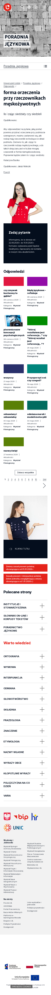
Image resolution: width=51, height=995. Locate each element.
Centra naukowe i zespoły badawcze (35, 860)
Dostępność (9, 927)
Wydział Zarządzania (36, 851)
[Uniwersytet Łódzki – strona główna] (7, 7)
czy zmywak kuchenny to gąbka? (11, 293)
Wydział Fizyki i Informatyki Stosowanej (13, 870)
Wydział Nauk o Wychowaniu (10, 886)
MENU (44, 7)
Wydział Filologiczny (12, 860)
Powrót (7, 172)
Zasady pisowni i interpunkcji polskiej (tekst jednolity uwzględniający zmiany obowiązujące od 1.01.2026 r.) (24, 578)
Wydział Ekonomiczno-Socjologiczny (13, 856)
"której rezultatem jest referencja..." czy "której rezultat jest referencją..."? (37, 336)
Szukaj (22, 7)
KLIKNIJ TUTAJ (22, 549)
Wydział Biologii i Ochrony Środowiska (12, 847)
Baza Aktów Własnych (13, 912)
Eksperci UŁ (8, 921)
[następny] (44, 485)
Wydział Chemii (10, 852)
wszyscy (8, 377)
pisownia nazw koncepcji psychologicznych (14, 332)
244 (44, 479)
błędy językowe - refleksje (36, 291)
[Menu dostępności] (35, 7)
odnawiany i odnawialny (10, 415)
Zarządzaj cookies (21, 986)
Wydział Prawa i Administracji (10, 891)
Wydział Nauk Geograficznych (10, 880)
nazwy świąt (10, 450)
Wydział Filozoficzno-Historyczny (13, 864)
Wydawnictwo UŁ (34, 868)
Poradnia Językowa (16, 66)
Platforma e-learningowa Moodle (12, 916)
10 (36, 479)
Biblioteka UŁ (32, 865)
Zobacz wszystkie (25, 473)
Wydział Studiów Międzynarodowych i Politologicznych (36, 845)
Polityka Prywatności (12, 924)
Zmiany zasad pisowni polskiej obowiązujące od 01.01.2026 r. (20, 567)
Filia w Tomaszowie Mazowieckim (35, 855)
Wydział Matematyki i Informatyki (12, 875)
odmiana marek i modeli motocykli (37, 415)
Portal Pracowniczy (12, 909)
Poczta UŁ (8, 903)
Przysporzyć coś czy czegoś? (36, 379)
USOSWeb (8, 906)
